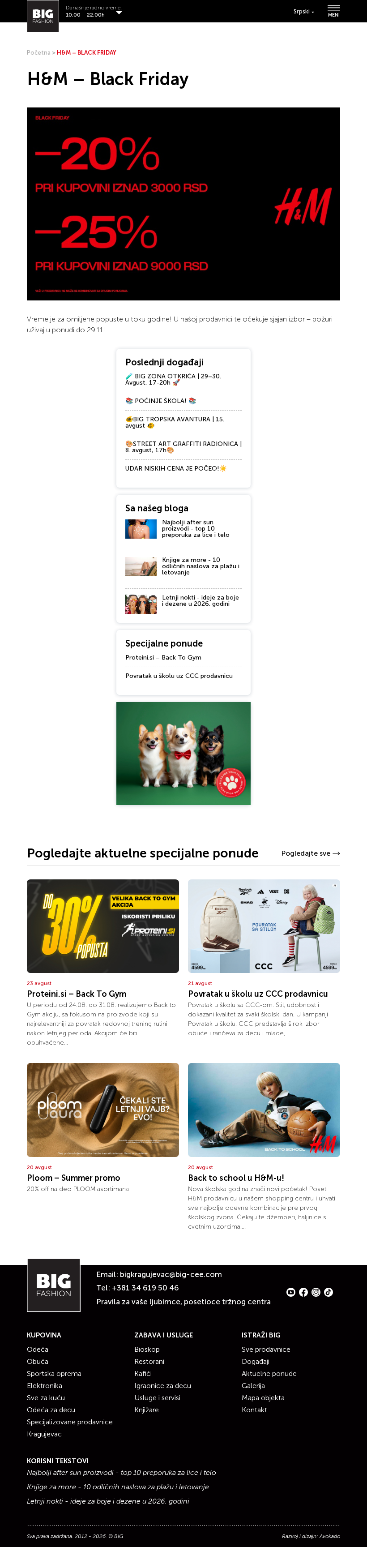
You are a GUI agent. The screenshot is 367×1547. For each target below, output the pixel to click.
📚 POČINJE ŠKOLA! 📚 (160, 401)
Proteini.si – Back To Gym (163, 657)
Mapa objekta (263, 1397)
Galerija (253, 1385)
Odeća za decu (51, 1410)
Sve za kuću (46, 1397)
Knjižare (146, 1410)
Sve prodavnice (266, 1349)
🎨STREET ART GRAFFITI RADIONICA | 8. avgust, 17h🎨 (183, 447)
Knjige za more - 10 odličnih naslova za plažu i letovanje (200, 566)
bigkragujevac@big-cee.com (171, 1274)
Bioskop (147, 1349)
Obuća (37, 1361)
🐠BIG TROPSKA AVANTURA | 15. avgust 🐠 (174, 422)
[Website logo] (43, 16)
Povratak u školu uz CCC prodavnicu (179, 676)
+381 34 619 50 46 (145, 1287)
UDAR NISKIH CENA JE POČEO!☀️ (176, 468)
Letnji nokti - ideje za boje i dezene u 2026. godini (200, 601)
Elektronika (44, 1385)
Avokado (330, 1536)
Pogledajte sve (305, 853)
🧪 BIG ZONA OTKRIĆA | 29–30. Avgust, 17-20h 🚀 (173, 379)
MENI (334, 14)
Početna (39, 52)
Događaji (255, 1361)
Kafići (143, 1373)
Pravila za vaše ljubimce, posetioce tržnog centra (183, 1301)
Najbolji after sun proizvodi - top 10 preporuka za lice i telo (196, 529)
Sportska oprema (54, 1373)
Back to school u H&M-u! (236, 1178)
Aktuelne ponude (269, 1373)
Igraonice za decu (162, 1385)
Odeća (37, 1349)
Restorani (149, 1361)
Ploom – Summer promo (73, 1178)
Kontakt (254, 1410)
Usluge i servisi (157, 1397)
